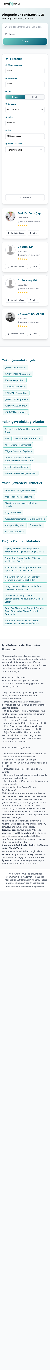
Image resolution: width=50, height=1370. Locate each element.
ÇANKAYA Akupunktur (15, 367)
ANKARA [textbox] (11, 122)
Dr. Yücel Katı (26, 246)
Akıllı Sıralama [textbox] (14, 109)
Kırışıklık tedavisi (13, 512)
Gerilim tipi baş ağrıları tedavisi (20, 490)
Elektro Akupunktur (14, 531)
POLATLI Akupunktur (15, 386)
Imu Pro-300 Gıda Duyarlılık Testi (20, 473)
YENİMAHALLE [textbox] (14, 135)
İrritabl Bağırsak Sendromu (28, 438)
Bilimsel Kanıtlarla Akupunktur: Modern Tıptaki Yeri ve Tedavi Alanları (24, 569)
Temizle (26, 197)
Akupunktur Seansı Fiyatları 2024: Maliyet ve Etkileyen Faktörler (24, 559)
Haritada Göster (17, 233)
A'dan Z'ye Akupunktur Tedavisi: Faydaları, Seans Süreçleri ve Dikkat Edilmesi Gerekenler (25, 611)
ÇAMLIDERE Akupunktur (16, 399)
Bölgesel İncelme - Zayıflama (18, 451)
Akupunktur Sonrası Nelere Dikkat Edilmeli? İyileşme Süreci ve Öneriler (22, 622)
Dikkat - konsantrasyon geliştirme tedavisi (21, 505)
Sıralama (12, 104)
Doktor (15, 97)
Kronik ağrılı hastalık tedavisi (19, 496)
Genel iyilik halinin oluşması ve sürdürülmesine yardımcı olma (19, 459)
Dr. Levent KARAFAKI (31, 314)
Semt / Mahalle (15, 143)
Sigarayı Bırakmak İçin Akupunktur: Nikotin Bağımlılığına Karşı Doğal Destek (24, 550)
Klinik (34, 97)
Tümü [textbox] (10, 70)
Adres (35, 233)
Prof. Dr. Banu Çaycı (30, 213)
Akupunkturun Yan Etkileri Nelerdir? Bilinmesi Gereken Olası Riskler (22, 578)
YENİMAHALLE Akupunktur (18, 374)
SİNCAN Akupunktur (14, 380)
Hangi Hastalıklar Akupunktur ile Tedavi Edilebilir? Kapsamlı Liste (24, 588)
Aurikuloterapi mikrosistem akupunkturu (25, 518)
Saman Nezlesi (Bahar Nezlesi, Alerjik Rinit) (22, 431)
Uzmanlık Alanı (15, 65)
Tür (9, 91)
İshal (7, 438)
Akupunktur (23, 218)
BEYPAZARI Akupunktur (16, 393)
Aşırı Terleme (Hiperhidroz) (18, 444)
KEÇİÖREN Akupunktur (16, 412)
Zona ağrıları (36, 525)
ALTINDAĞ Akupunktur (16, 405)
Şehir (10, 117)
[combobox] (25, 71)
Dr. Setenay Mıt (27, 280)
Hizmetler (12, 78)
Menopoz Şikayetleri (14, 525)
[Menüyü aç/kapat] (45, 4)
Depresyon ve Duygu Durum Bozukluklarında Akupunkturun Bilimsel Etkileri (24, 598)
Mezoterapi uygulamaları (17, 467)
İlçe (9, 130)
